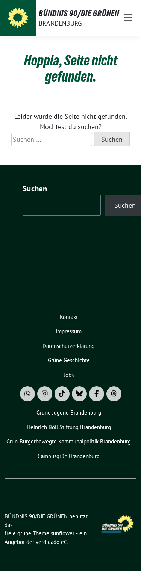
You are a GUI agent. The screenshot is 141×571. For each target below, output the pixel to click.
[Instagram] (44, 393)
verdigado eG (51, 541)
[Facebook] (96, 393)
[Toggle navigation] (127, 18)
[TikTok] (62, 393)
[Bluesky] (79, 393)
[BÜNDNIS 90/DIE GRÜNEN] (18, 18)
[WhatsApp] (27, 393)
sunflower (62, 533)
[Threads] (113, 393)
